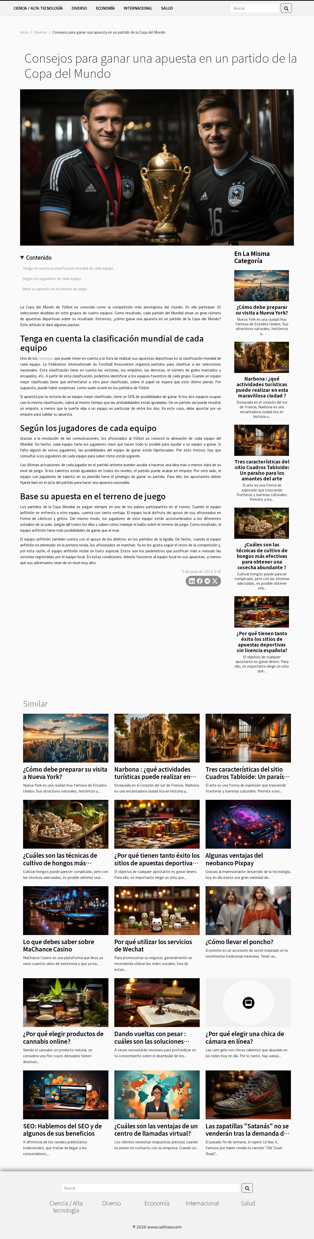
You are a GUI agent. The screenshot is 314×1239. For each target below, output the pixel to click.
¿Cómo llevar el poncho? (239, 941)
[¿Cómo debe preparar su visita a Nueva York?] (261, 285)
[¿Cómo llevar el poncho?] (248, 910)
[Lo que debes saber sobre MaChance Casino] (65, 910)
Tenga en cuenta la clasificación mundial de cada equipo (68, 268)
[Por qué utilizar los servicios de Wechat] (157, 910)
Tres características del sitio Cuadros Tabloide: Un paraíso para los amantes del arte (262, 470)
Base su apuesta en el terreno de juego (56, 289)
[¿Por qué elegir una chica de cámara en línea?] (248, 1002)
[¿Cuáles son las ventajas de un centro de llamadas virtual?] (157, 1094)
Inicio (24, 32)
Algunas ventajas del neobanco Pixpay (234, 859)
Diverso (79, 8)
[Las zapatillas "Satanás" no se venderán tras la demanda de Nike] (248, 1094)
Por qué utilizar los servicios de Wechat (153, 945)
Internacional (138, 8)
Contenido (39, 257)
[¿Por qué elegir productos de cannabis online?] (65, 1002)
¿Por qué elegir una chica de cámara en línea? (245, 1037)
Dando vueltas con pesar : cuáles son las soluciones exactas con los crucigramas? (154, 1041)
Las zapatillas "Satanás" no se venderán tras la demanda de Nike (247, 1133)
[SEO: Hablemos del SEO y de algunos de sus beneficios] (65, 1094)
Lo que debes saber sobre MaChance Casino (58, 945)
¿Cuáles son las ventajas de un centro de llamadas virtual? (156, 1129)
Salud (167, 8)
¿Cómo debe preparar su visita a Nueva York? (262, 309)
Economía (105, 8)
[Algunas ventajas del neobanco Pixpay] (248, 824)
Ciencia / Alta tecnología (38, 8)
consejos (46, 358)
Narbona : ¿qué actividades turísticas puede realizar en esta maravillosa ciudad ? (262, 387)
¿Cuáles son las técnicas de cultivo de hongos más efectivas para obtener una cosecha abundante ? (262, 555)
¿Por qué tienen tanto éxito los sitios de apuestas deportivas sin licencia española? (261, 642)
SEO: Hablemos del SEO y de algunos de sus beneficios (62, 1129)
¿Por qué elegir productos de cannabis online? (63, 1037)
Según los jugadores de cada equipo (52, 278)
